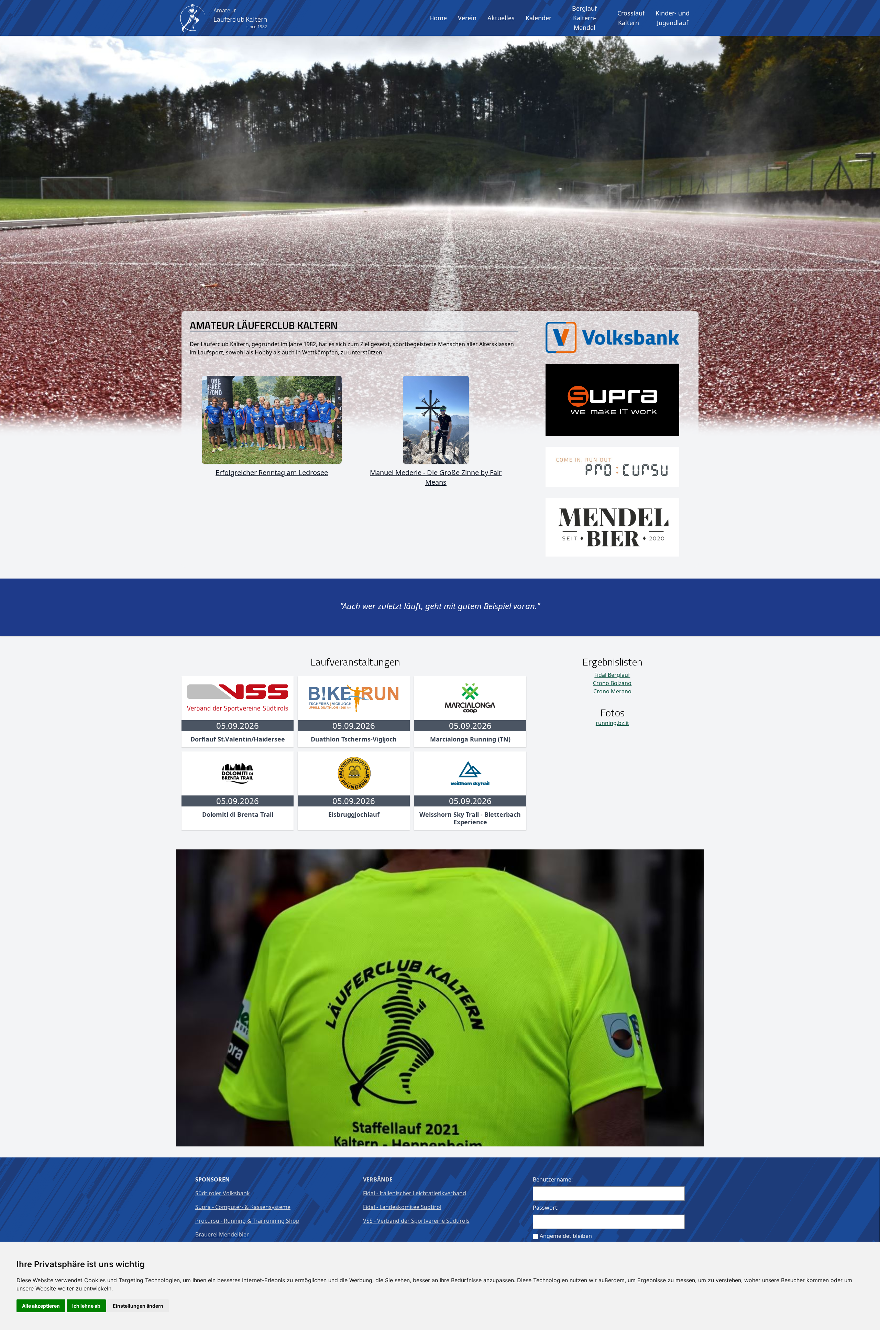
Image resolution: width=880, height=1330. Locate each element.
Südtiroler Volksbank (222, 1193)
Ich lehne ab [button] (86, 1306)
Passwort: (546, 1207)
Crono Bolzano (612, 683)
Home (438, 18)
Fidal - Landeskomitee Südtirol (402, 1207)
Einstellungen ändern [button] (138, 1306)
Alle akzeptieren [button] (41, 1306)
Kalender (538, 18)
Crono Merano (612, 691)
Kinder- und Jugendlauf (673, 18)
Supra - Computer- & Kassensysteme (242, 1207)
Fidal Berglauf (612, 675)
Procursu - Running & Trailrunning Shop (247, 1220)
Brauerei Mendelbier (222, 1234)
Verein (467, 18)
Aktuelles (501, 18)
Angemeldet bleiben (566, 1236)
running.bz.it (612, 723)
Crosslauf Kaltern (631, 18)
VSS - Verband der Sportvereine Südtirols (416, 1220)
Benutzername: (553, 1179)
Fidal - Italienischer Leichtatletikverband (414, 1193)
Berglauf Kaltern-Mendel (584, 18)
